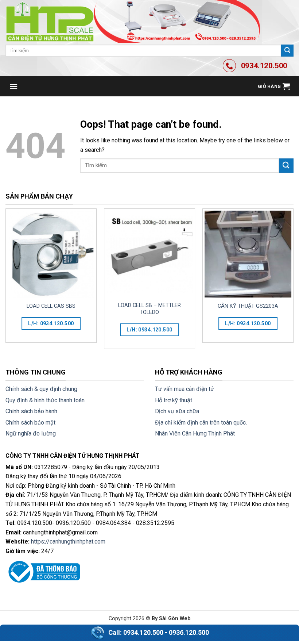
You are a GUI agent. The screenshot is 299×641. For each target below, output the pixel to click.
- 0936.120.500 (187, 632)
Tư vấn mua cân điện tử (184, 388)
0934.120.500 (143, 632)
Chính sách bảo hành (31, 411)
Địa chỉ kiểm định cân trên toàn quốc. (201, 422)
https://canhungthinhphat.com (68, 541)
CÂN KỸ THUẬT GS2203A (248, 306)
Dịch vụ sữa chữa (177, 411)
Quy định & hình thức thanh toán (45, 400)
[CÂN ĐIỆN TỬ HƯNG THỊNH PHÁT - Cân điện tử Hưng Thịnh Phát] (133, 21)
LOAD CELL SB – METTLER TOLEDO (149, 308)
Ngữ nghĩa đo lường (30, 433)
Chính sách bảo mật (30, 422)
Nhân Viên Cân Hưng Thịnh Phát (195, 433)
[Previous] (5, 282)
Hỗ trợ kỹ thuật (173, 400)
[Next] (293, 282)
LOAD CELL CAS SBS (51, 306)
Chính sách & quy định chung (41, 388)
